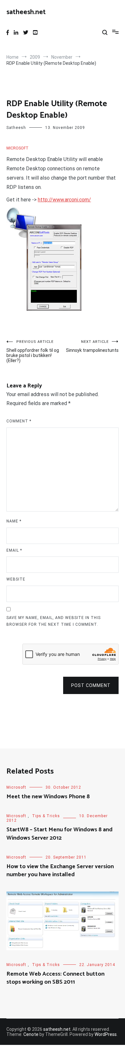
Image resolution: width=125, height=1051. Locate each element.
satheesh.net (26, 12)
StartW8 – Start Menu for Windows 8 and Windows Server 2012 (59, 834)
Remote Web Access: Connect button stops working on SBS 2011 (55, 978)
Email (14, 550)
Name (13, 521)
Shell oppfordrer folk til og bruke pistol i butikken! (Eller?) (32, 351)
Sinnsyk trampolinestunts (92, 346)
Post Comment (91, 685)
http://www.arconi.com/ (64, 200)
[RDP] (43, 309)
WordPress (106, 1034)
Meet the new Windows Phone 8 (48, 796)
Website (15, 579)
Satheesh (16, 127)
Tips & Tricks (46, 816)
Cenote (30, 1034)
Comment (18, 421)
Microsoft (17, 148)
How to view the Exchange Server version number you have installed (60, 870)
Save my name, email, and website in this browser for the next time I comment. (53, 621)
